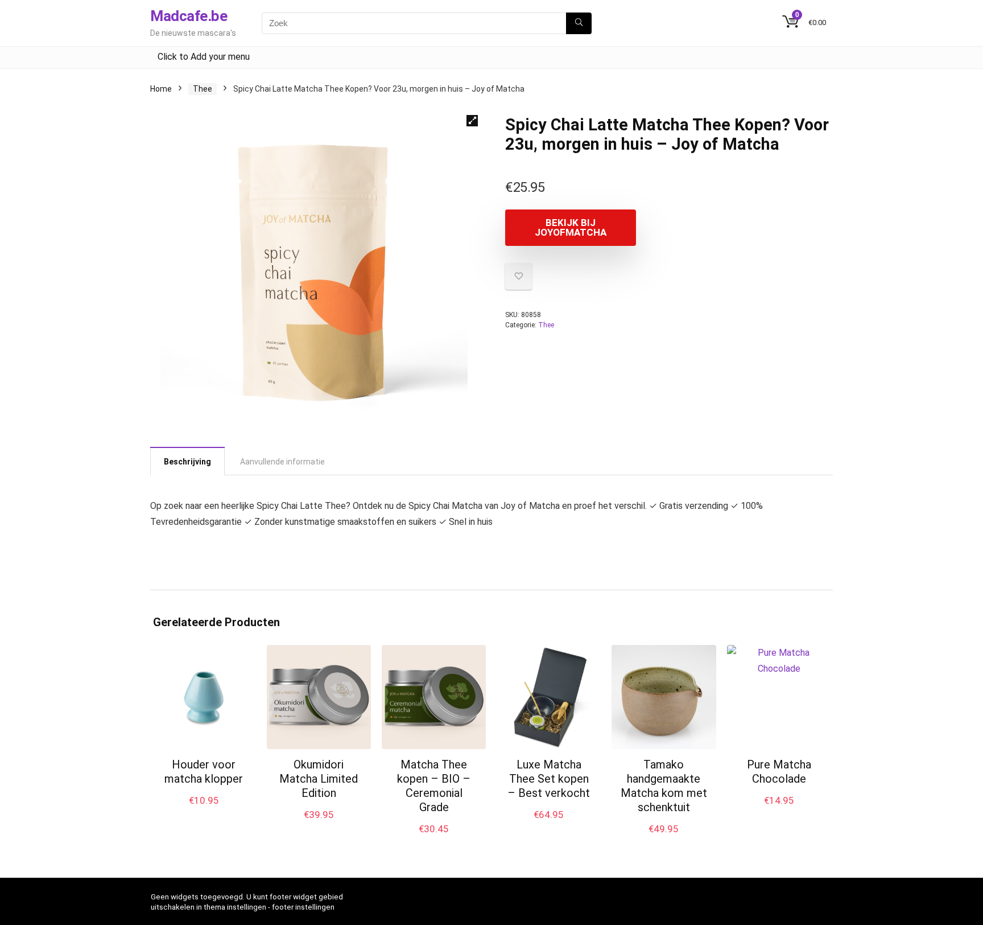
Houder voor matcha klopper (203, 772)
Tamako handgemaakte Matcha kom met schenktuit (664, 786)
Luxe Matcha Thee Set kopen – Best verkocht (548, 779)
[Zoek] (579, 23)
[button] (472, 120)
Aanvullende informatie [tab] (282, 461)
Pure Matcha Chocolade (779, 772)
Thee (202, 88)
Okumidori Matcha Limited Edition (318, 779)
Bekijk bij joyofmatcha (570, 227)
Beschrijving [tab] (187, 461)
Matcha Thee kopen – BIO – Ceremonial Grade (433, 786)
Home (161, 88)
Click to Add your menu (204, 56)
